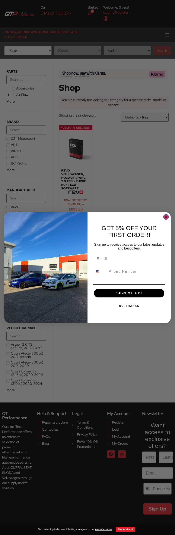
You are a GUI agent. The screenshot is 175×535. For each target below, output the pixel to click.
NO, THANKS (129, 305)
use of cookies (103, 529)
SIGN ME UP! (129, 293)
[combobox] (99, 272)
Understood (125, 529)
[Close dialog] (166, 216)
